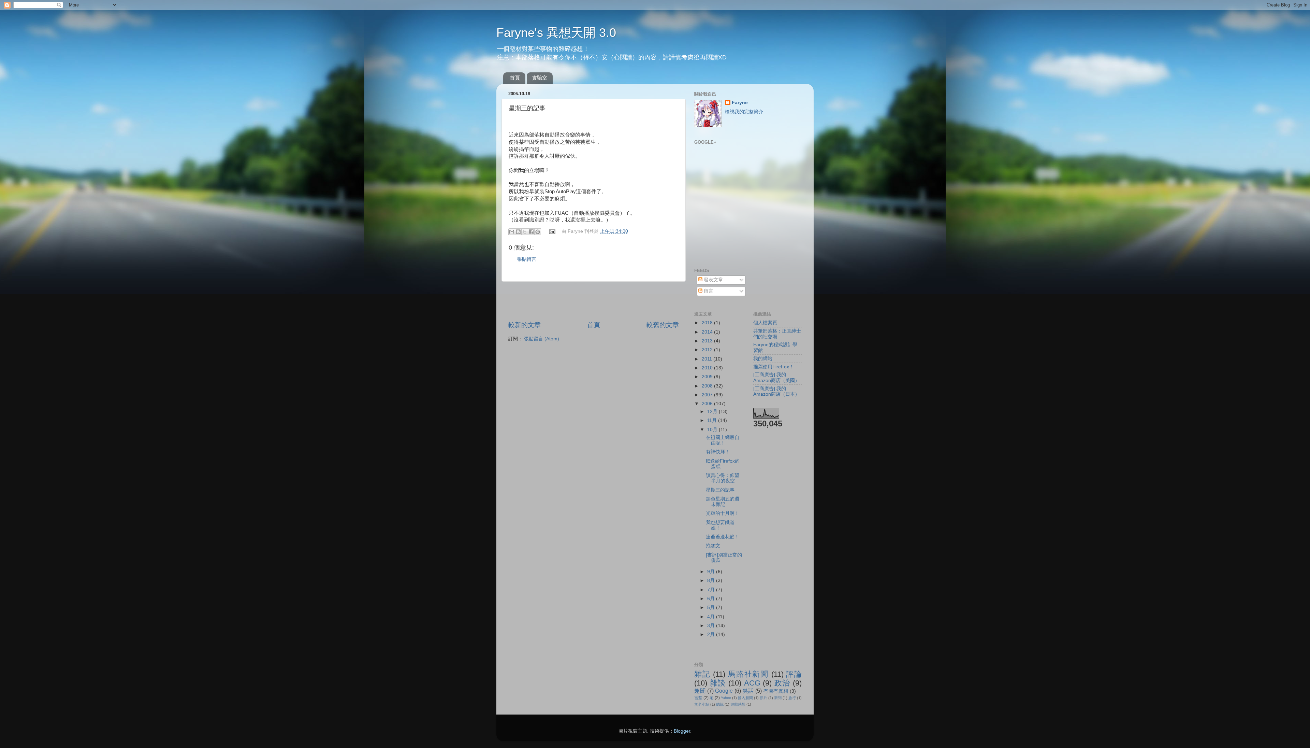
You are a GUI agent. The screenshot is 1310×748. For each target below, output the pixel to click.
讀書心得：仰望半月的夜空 (722, 478)
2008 (708, 386)
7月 (711, 589)
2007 (708, 394)
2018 (708, 322)
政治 (782, 683)
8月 (711, 580)
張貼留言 (526, 259)
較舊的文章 (662, 324)
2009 (708, 376)
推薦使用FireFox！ (773, 366)
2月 (711, 634)
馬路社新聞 (748, 674)
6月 (711, 598)
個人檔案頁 (765, 322)
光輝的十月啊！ (722, 513)
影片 (763, 698)
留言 (707, 291)
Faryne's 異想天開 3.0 (556, 33)
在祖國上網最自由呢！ (722, 440)
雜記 (702, 674)
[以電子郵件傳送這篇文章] (511, 231)
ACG (752, 683)
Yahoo (726, 698)
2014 (708, 332)
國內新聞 (745, 698)
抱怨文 (713, 545)
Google (724, 691)
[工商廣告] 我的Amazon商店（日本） (776, 391)
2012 (708, 349)
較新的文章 (524, 324)
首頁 (515, 78)
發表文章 (712, 279)
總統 (720, 704)
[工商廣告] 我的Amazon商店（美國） (776, 377)
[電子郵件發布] (552, 231)
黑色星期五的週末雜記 (722, 501)
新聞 (778, 698)
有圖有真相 (775, 691)
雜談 (718, 683)
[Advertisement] (594, 301)
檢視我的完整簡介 (744, 111)
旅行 (792, 698)
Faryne (740, 102)
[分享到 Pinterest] (537, 231)
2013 (708, 340)
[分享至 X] (524, 231)
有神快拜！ (718, 451)
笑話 (748, 691)
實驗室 (539, 78)
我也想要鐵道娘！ (720, 525)
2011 (707, 359)
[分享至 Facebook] (531, 231)
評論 (794, 674)
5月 (711, 607)
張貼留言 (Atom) (541, 338)
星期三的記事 (720, 490)
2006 (708, 403)
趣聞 (699, 691)
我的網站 (762, 358)
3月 (711, 625)
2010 (708, 367)
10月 (713, 429)
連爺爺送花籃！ (722, 536)
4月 (711, 616)
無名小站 (701, 704)
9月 (711, 571)
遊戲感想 (737, 704)
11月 (712, 420)
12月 (713, 411)
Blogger (682, 731)
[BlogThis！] (518, 231)
